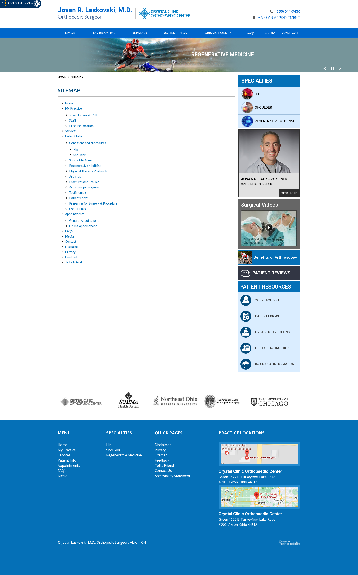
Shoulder (79, 155)
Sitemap (161, 455)
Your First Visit (268, 300)
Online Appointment (83, 226)
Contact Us (163, 470)
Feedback (71, 257)
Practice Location (81, 126)
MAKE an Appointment (279, 17)
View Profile (289, 193)
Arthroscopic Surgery (84, 187)
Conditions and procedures (87, 143)
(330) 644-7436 (287, 11)
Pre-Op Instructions (272, 332)
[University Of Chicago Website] (269, 400)
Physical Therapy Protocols (88, 171)
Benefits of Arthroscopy (275, 257)
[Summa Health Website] (128, 400)
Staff (72, 120)
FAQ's (69, 231)
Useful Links (77, 209)
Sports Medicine (80, 160)
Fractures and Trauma (84, 182)
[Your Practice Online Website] (289, 542)
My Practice (104, 33)
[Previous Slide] (324, 68)
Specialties (256, 81)
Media (269, 33)
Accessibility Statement (172, 476)
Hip (75, 149)
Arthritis (75, 176)
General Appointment (84, 220)
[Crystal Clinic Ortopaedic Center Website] (162, 13)
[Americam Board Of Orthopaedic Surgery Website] (222, 400)
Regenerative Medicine (85, 165)
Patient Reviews (271, 272)
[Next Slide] (339, 68)
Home (62, 77)
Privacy (70, 252)
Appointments (218, 33)
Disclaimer (72, 247)
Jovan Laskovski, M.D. (84, 115)
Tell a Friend (73, 262)
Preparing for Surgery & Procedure (93, 203)
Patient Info (175, 33)
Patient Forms (79, 198)
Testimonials (78, 192)
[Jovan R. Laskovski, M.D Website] (95, 13)
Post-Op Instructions (273, 348)
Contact (290, 33)
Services (139, 33)
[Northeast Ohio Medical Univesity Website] (175, 399)
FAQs (250, 33)
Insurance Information (274, 364)
